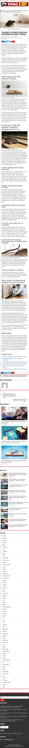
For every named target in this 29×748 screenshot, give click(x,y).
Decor (4, 567)
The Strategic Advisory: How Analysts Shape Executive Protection (18, 485)
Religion (5, 653)
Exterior (5, 582)
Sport (4, 667)
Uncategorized (6, 682)
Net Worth (5, 640)
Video (4, 687)
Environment (6, 578)
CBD (4, 556)
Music (4, 638)
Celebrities (5, 558)
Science (4, 658)
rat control (15, 62)
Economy (5, 571)
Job (3, 618)
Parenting (5, 642)
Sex (3, 662)
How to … (5, 609)
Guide (4, 602)
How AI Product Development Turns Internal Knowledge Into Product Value (18, 497)
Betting (4, 542)
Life (3, 622)
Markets (5, 631)
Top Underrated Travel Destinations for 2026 (18, 514)
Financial (5, 587)
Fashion (4, 584)
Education (5, 573)
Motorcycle (5, 633)
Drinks (4, 569)
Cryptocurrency (6, 564)
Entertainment (6, 576)
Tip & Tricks (6, 673)
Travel (4, 678)
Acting (4, 536)
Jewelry (4, 615)
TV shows (5, 680)
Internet (5, 613)
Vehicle (4, 684)
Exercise (5, 580)
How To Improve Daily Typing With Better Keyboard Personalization (17, 520)
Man (4, 627)
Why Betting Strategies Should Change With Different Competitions (18, 503)
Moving (4, 635)
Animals (7, 10)
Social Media (6, 664)
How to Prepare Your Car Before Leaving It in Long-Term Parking (17, 480)
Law (4, 620)
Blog (4, 544)
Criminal (5, 562)
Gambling (5, 593)
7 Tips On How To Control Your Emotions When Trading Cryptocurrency (14, 441)
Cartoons (5, 551)
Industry (5, 611)
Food (4, 589)
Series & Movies (6, 660)
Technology (5, 671)
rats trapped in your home (8, 159)
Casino (4, 553)
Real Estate (5, 649)
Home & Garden (10, 37)
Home (3, 10)
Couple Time (6, 560)
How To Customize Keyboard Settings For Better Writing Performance (18, 525)
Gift (3, 600)
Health (4, 604)
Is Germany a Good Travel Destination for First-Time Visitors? (18, 508)
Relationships (6, 651)
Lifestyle (5, 624)
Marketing (5, 629)
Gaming (4, 595)
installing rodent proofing (12, 320)
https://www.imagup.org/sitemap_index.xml (11, 733)
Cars (4, 549)
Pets (4, 644)
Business (5, 547)
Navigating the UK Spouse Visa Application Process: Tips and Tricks (19, 400)
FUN (4, 591)
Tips (4, 675)
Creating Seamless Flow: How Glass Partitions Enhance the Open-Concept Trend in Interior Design (10, 395)
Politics (4, 647)
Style (4, 669)
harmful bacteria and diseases (19, 103)
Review (4, 655)
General (4, 598)
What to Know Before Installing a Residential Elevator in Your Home (17, 491)
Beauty (4, 540)
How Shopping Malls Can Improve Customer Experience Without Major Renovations (18, 474)
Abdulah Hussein (6, 36)
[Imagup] (14, 4)
